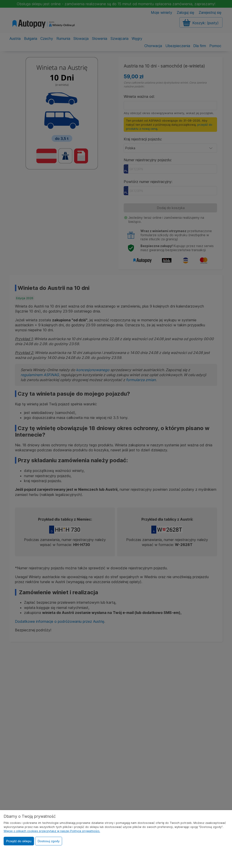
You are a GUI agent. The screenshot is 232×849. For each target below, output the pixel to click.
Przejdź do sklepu (18, 841)
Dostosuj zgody (49, 841)
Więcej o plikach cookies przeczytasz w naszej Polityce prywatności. (52, 831)
